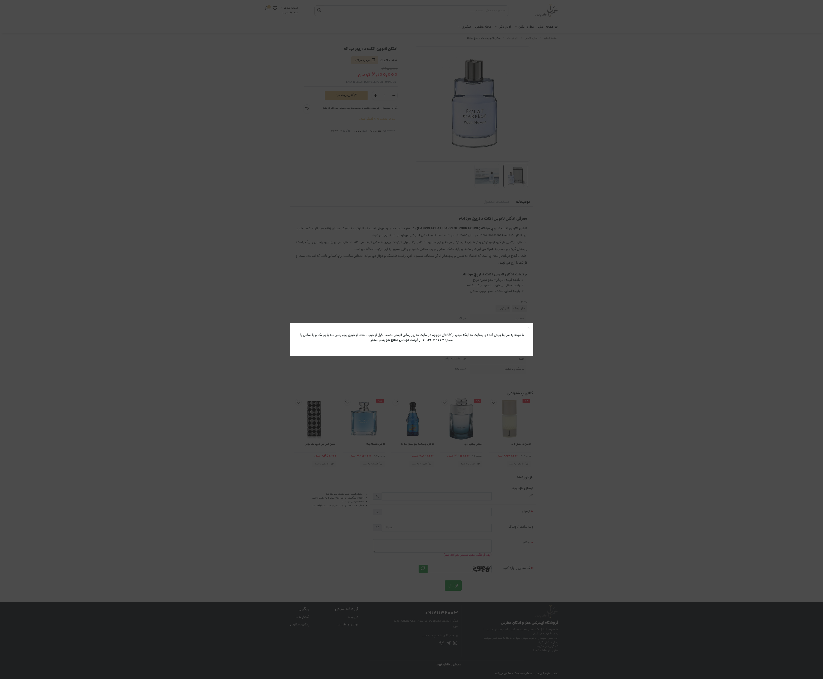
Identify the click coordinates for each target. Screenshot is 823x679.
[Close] (528, 328)
